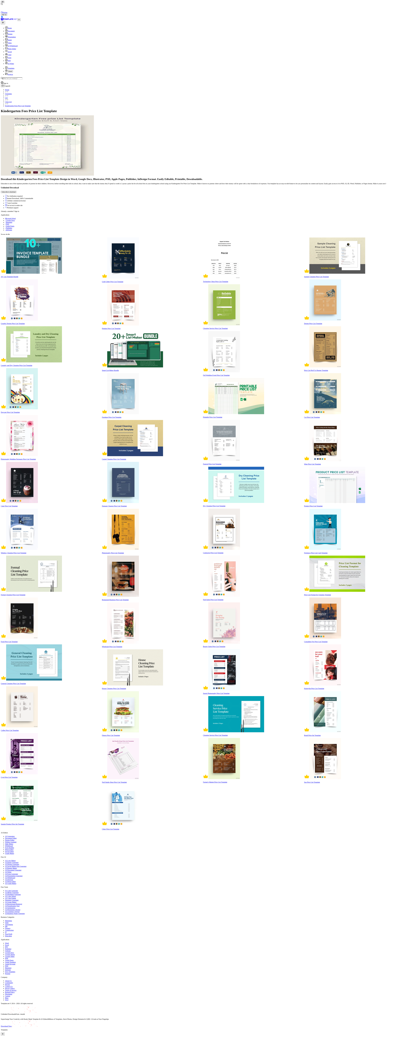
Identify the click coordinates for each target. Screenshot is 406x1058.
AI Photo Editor (10, 881)
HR (6, 926)
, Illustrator (8, 222)
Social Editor (9, 851)
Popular (7, 974)
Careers (7, 996)
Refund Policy (10, 992)
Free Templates (10, 972)
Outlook (8, 951)
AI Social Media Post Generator (15, 866)
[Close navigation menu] (3, 22)
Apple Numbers (10, 962)
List (6, 98)
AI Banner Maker (11, 868)
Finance (7, 928)
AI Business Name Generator (15, 913)
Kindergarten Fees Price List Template (18, 106)
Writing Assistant (10, 842)
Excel (7, 945)
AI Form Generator (11, 874)
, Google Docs (10, 220)
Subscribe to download (9, 192)
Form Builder (9, 848)
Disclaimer (8, 994)
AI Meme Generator (12, 892)
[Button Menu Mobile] (2, 2)
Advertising (9, 924)
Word (7, 943)
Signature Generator (12, 900)
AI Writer (8, 872)
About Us (8, 981)
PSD (6, 966)
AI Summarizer (10, 908)
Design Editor (9, 840)
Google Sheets (10, 954)
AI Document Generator (13, 870)
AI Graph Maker (10, 883)
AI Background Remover (13, 904)
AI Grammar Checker (12, 912)
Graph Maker (9, 853)
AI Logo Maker (10, 861)
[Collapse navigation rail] (19, 20)
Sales (7, 923)
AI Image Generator (12, 862)
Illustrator (8, 968)
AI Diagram (9, 880)
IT (6, 932)
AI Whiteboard (10, 878)
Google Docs (9, 953)
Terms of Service (10, 990)
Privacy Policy (10, 988)
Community (9, 983)
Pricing (7, 985)
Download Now (6, 1026)
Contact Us (9, 986)
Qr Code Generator (11, 891)
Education (8, 936)
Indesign (8, 970)
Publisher (8, 949)
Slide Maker (9, 844)
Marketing (8, 921)
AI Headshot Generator (13, 894)
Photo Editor (9, 850)
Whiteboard (9, 846)
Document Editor (11, 838)
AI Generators (10, 836)
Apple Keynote (10, 964)
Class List (8, 102)
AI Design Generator (12, 864)
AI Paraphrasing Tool (12, 906)
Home (7, 90)
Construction (9, 930)
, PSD (7, 224)
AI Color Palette (10, 898)
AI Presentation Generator (14, 876)
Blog (6, 998)
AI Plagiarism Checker (12, 910)
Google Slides (9, 956)
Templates (8, 94)
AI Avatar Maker (10, 902)
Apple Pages (9, 960)
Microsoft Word (10, 218)
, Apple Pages (9, 226)
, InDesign (8, 230)
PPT (6, 947)
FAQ (6, 1000)
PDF (6, 958)
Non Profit (8, 934)
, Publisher (8, 228)
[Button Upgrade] (2, 85)
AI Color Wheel (10, 896)
